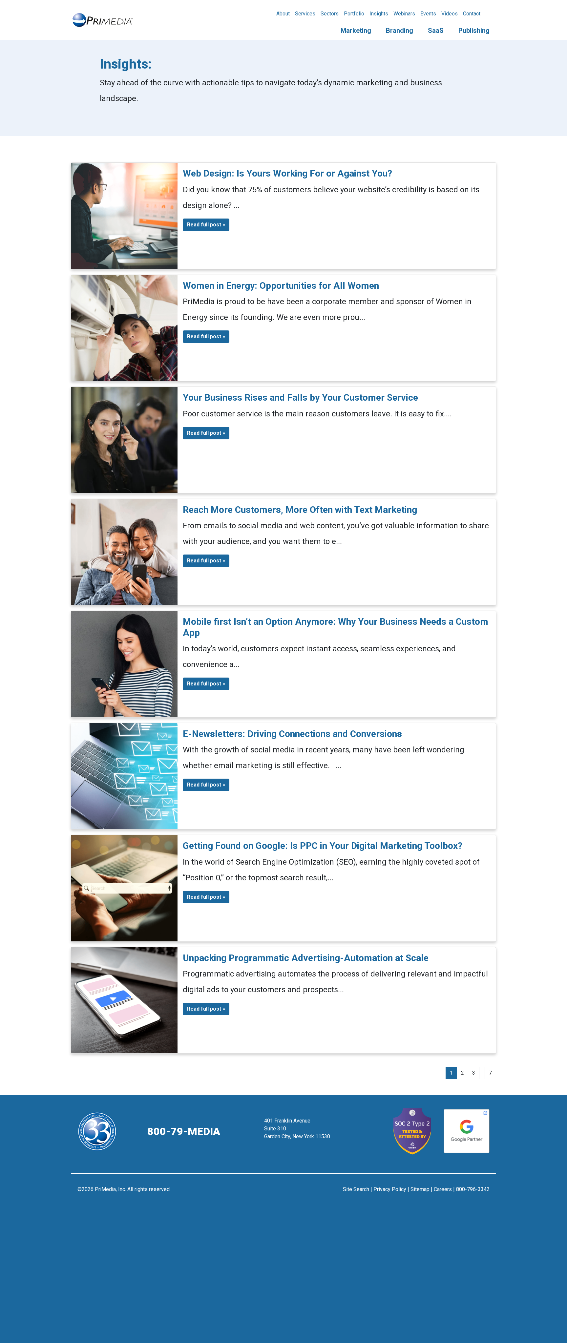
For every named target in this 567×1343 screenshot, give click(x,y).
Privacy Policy (389, 1189)
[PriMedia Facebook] (267, 1192)
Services (305, 13)
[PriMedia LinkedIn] (300, 1192)
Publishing (474, 30)
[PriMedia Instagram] (284, 1192)
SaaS (436, 30)
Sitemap (420, 1189)
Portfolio (354, 13)
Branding (399, 30)
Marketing (356, 30)
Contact (471, 13)
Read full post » (206, 224)
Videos (449, 13)
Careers (443, 1189)
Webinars (404, 13)
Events (428, 13)
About (283, 13)
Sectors (330, 13)
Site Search (356, 1189)
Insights (378, 13)
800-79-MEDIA (183, 1131)
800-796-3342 (473, 1189)
